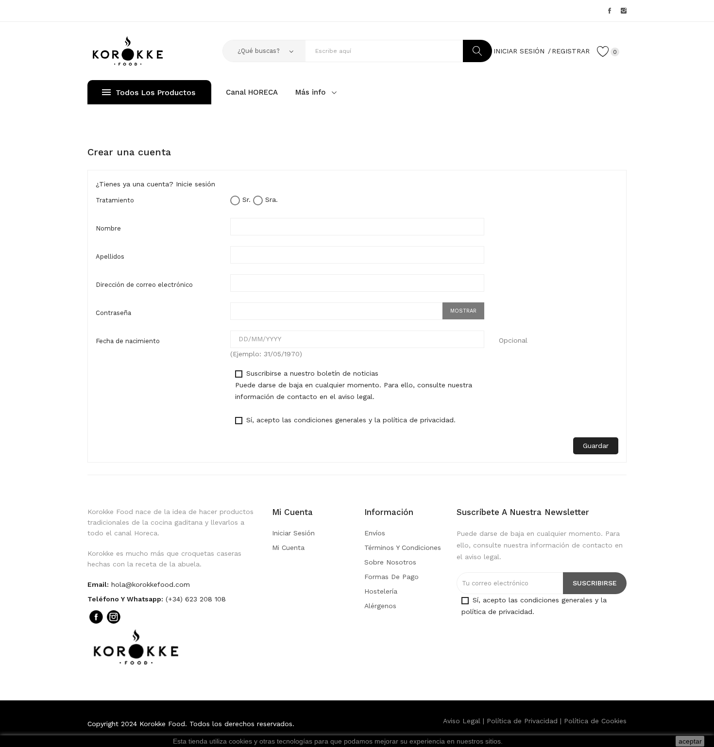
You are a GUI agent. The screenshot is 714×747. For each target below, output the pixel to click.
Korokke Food (162, 724)
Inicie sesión (195, 184)
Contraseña (113, 312)
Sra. (270, 199)
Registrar (571, 51)
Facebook (609, 10)
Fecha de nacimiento (128, 341)
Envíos (374, 533)
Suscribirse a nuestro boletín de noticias (353, 384)
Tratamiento (115, 200)
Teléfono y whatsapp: (125, 599)
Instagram (624, 10)
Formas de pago (391, 577)
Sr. (245, 199)
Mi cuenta (288, 547)
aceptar (690, 741)
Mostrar (463, 311)
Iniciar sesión (293, 533)
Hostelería (380, 591)
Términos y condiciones (402, 547)
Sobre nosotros (390, 562)
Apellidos (110, 256)
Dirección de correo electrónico (144, 284)
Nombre (108, 228)
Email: (98, 584)
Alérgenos (380, 606)
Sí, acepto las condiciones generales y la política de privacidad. (350, 420)
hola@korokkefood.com (150, 584)
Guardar (596, 445)
